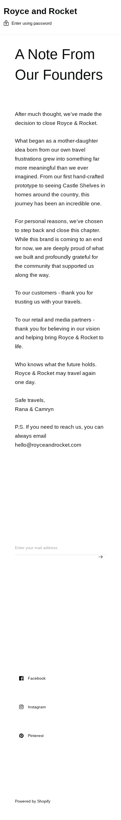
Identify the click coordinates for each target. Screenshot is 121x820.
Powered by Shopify (32, 801)
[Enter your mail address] (100, 557)
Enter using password (31, 23)
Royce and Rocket (40, 11)
